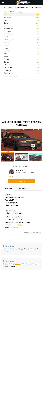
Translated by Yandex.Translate (32, 232)
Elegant (20, 225)
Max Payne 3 (14, 227)
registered (16, 264)
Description (8, 188)
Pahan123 (20, 170)
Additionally (23, 188)
